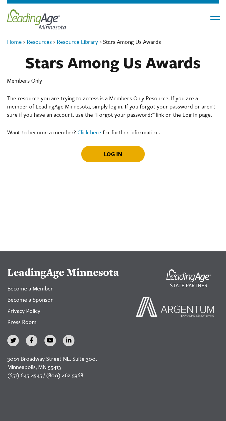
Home (14, 42)
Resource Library (77, 42)
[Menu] (215, 18)
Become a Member (30, 288)
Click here (89, 132)
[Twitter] (13, 340)
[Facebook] (31, 340)
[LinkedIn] (68, 340)
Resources (39, 42)
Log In (113, 154)
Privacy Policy (23, 311)
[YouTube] (50, 340)
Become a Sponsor (30, 299)
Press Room (21, 322)
